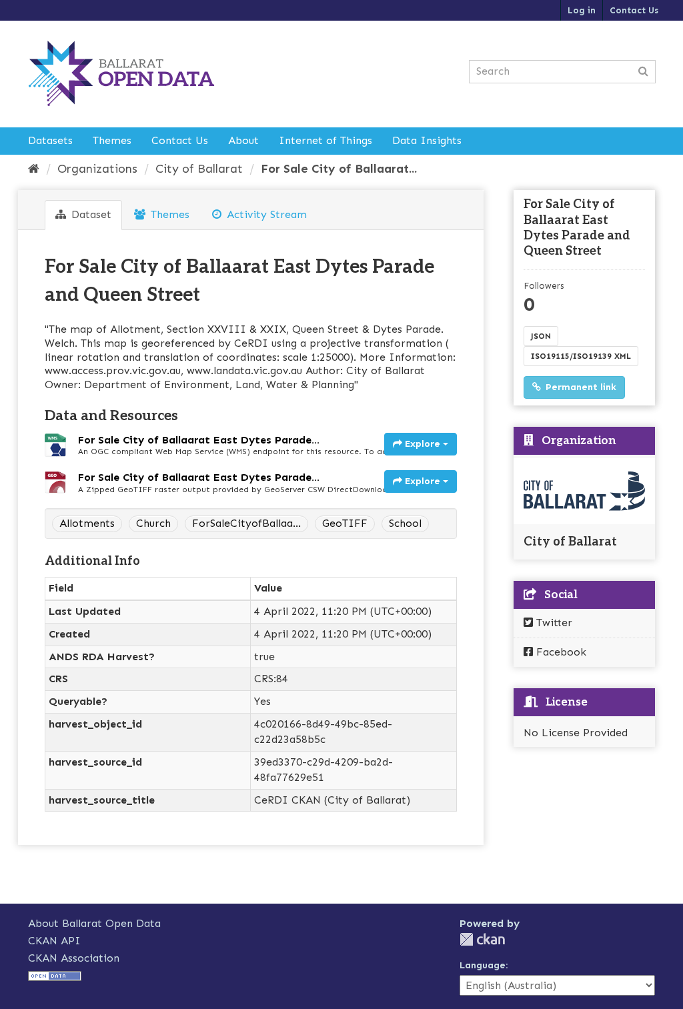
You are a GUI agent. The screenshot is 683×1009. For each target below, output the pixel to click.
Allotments (87, 523)
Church (153, 523)
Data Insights (427, 140)
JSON (541, 336)
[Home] (33, 168)
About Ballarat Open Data (94, 923)
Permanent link (579, 387)
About (243, 140)
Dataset (89, 214)
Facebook (559, 652)
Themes (112, 140)
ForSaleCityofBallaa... (246, 523)
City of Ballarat (199, 168)
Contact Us (634, 10)
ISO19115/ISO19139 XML (581, 356)
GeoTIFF (345, 523)
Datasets (50, 140)
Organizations (97, 168)
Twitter (552, 622)
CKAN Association (73, 958)
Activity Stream (265, 214)
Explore (422, 443)
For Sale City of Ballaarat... (339, 168)
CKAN (482, 939)
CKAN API (54, 940)
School (405, 523)
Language (483, 965)
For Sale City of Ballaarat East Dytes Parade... (198, 439)
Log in (582, 10)
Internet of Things (325, 140)
